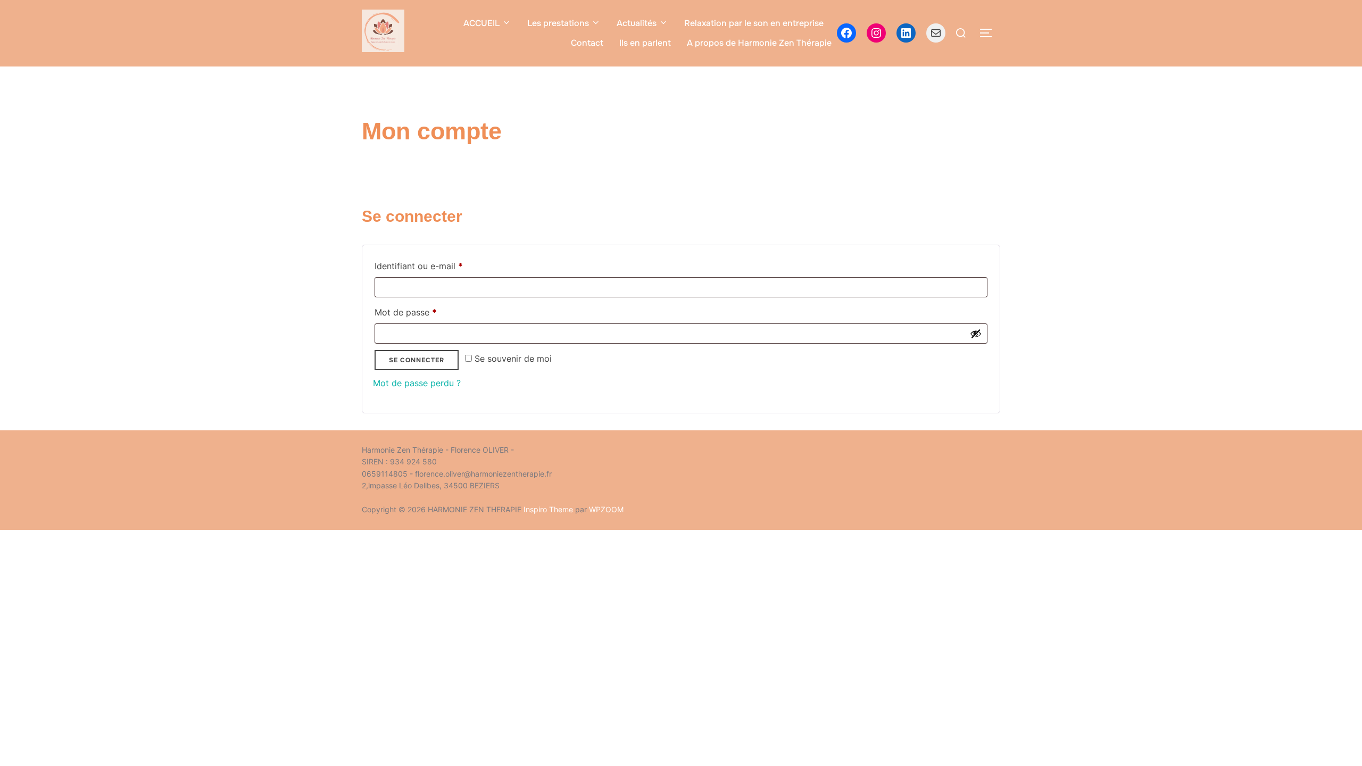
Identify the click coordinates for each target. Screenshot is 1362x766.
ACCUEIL (481, 23)
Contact (587, 42)
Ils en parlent (645, 42)
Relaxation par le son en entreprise (754, 23)
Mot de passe (428, 312)
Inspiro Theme (548, 509)
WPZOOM (606, 509)
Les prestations (558, 23)
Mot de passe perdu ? (417, 383)
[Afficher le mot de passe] (976, 333)
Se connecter (416, 360)
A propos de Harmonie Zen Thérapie (759, 42)
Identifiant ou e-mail (441, 265)
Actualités (637, 23)
